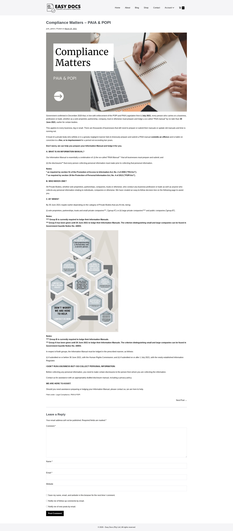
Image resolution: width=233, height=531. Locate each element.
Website (49, 484)
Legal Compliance (63, 395)
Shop (146, 8)
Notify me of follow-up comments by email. (66, 501)
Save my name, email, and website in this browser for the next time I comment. (81, 495)
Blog (137, 8)
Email (49, 473)
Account (168, 8)
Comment (51, 426)
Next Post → (181, 400)
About (127, 8)
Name (49, 461)
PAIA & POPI (75, 395)
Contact (156, 8)
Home (117, 8)
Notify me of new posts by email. (62, 507)
